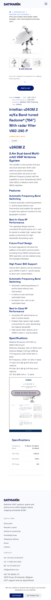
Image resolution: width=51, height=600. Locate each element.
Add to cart (25, 88)
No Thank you (33, 595)
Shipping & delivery (11, 539)
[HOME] (10, 12)
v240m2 (19, 104)
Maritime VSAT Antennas (29, 102)
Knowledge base (10, 535)
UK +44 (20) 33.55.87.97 (13, 558)
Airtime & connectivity (12, 531)
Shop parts (8, 523)
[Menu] (46, 4)
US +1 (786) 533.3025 (12, 562)
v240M (14, 141)
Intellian (17, 97)
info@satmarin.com (11, 570)
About (6, 543)
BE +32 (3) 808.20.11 (12, 566)
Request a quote (10, 527)
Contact (7, 547)
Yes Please (16, 595)
